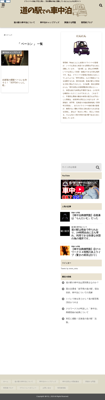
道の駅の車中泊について (24, 22)
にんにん (81, 36)
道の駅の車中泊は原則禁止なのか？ (82, 282)
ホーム (5, 381)
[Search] (98, 167)
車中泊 (47, 396)
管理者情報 (61, 388)
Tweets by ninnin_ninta (69, 268)
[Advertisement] (81, 143)
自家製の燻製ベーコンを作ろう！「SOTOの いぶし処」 (14, 82)
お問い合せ (47, 388)
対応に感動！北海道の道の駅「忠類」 (81, 320)
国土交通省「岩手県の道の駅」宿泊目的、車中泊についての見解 (82, 291)
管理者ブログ (87, 22)
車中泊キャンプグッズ (49, 22)
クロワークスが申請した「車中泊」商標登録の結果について (82, 310)
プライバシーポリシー (28, 388)
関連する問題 (70, 22)
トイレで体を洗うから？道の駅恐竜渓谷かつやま (82, 301)
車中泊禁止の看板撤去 (70, 381)
